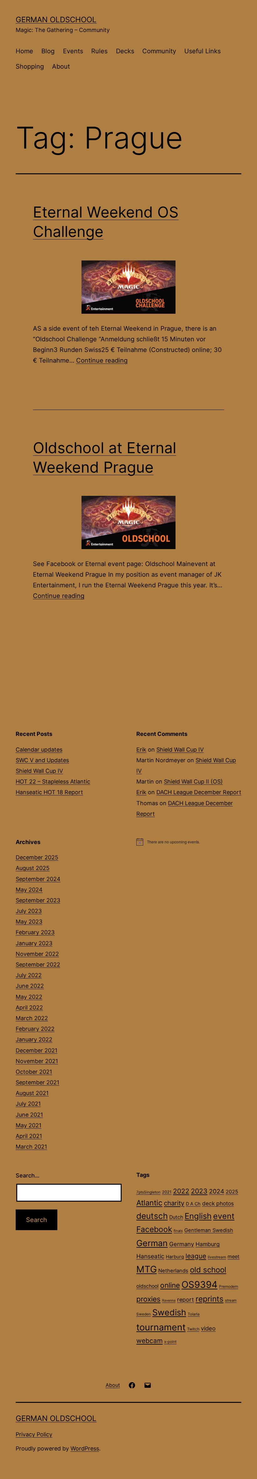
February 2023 (35, 932)
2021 (166, 1192)
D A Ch (193, 1203)
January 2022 (34, 1039)
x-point (170, 1342)
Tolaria (194, 1314)
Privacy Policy (34, 1434)
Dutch (176, 1217)
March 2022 (32, 1018)
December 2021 (36, 1050)
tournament (161, 1327)
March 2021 (31, 1146)
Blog (48, 51)
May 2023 (29, 921)
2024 (216, 1191)
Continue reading (102, 360)
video (208, 1328)
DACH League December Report (198, 792)
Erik (141, 749)
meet (233, 1256)
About (61, 66)
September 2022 (38, 964)
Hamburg (208, 1244)
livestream (217, 1257)
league (196, 1256)
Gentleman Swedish (208, 1230)
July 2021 (28, 1103)
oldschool (147, 1286)
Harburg (175, 1257)
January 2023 (34, 943)
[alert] (188, 842)
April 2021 (29, 1136)
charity (174, 1203)
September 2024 (38, 879)
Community (159, 51)
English (198, 1216)
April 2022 (29, 1007)
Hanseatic (150, 1256)
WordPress (85, 1448)
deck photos (218, 1203)
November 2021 (37, 1061)
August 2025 (33, 868)
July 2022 (29, 975)
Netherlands (173, 1270)
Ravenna (169, 1300)
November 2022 (37, 954)
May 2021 (28, 1125)
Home (24, 51)
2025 (232, 1191)
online (170, 1285)
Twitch (193, 1329)
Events (73, 51)
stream (231, 1300)
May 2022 (29, 997)
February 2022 (35, 1028)
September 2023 (38, 900)
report (185, 1299)
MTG (146, 1269)
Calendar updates (39, 749)
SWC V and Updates (42, 760)
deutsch (152, 1216)
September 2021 (37, 1082)
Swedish (169, 1312)
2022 (181, 1191)
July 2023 (29, 911)
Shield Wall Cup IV (39, 771)
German (152, 1243)
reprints (209, 1298)
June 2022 (30, 986)
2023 (199, 1191)
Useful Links (202, 51)
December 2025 (37, 857)
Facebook (154, 1229)
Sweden (143, 1314)
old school (208, 1269)
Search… (27, 1175)
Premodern (228, 1286)
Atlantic (149, 1202)
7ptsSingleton (148, 1192)
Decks (125, 51)
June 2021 (29, 1114)
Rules (99, 51)
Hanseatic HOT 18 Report (49, 792)
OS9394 (199, 1284)
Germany (181, 1243)
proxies (148, 1299)
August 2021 (32, 1093)
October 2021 (34, 1071)
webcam (149, 1341)
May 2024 (29, 889)
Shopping (30, 66)
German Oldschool (56, 19)
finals (178, 1231)
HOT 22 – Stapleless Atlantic (53, 781)
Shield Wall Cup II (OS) (193, 781)
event (223, 1216)
